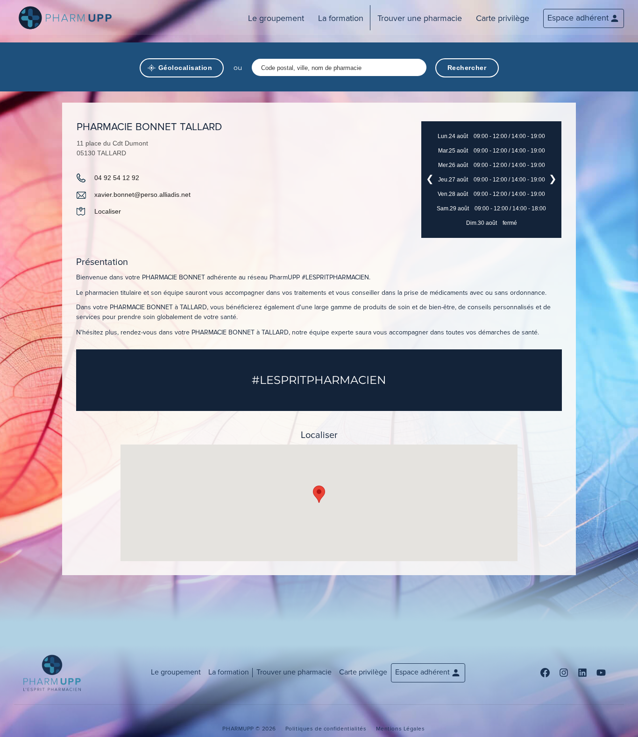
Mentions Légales (400, 728)
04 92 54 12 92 (116, 177)
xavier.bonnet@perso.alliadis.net (142, 194)
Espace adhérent (578, 18)
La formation (340, 18)
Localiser (107, 211)
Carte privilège (502, 18)
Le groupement (276, 18)
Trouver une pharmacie (419, 18)
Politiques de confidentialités (326, 728)
